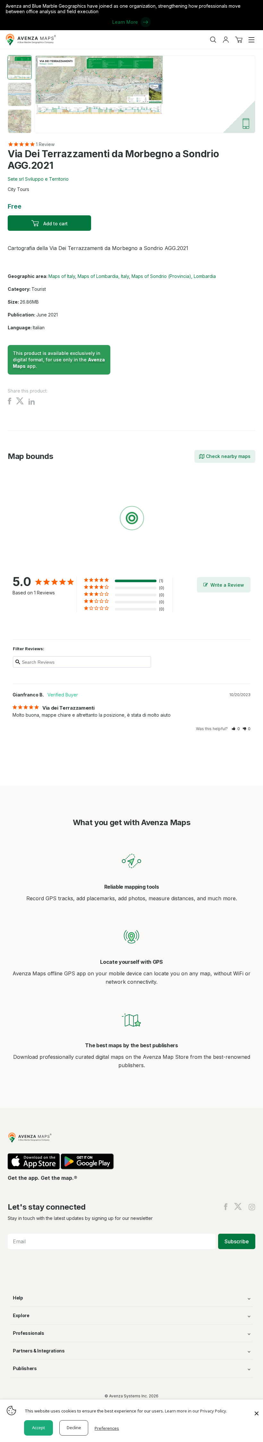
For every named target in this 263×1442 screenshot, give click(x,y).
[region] (131, 519)
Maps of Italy (61, 276)
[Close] (256, 1410)
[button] (236, 728)
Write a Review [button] (227, 585)
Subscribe (237, 1241)
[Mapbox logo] (24, 565)
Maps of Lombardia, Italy (103, 276)
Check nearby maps (228, 456)
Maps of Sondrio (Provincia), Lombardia (174, 276)
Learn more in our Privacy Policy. (196, 1411)
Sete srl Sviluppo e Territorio (38, 179)
